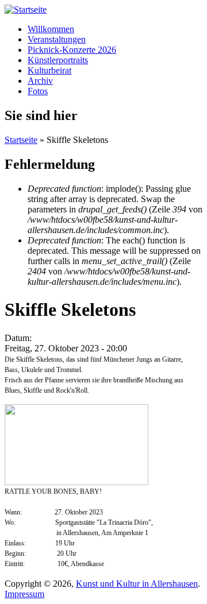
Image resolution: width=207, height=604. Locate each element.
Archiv (40, 81)
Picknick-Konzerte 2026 (72, 50)
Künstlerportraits (58, 60)
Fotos (38, 91)
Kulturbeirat (49, 70)
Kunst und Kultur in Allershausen (137, 583)
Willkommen (51, 29)
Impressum (24, 594)
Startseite (21, 140)
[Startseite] (26, 9)
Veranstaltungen (57, 39)
